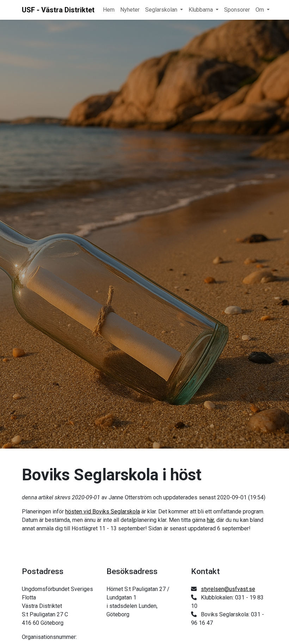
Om (260, 9)
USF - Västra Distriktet (58, 10)
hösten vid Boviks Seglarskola (102, 511)
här (210, 520)
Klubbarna (201, 9)
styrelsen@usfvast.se (228, 589)
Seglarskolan (161, 9)
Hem (109, 9)
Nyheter (130, 9)
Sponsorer (237, 9)
